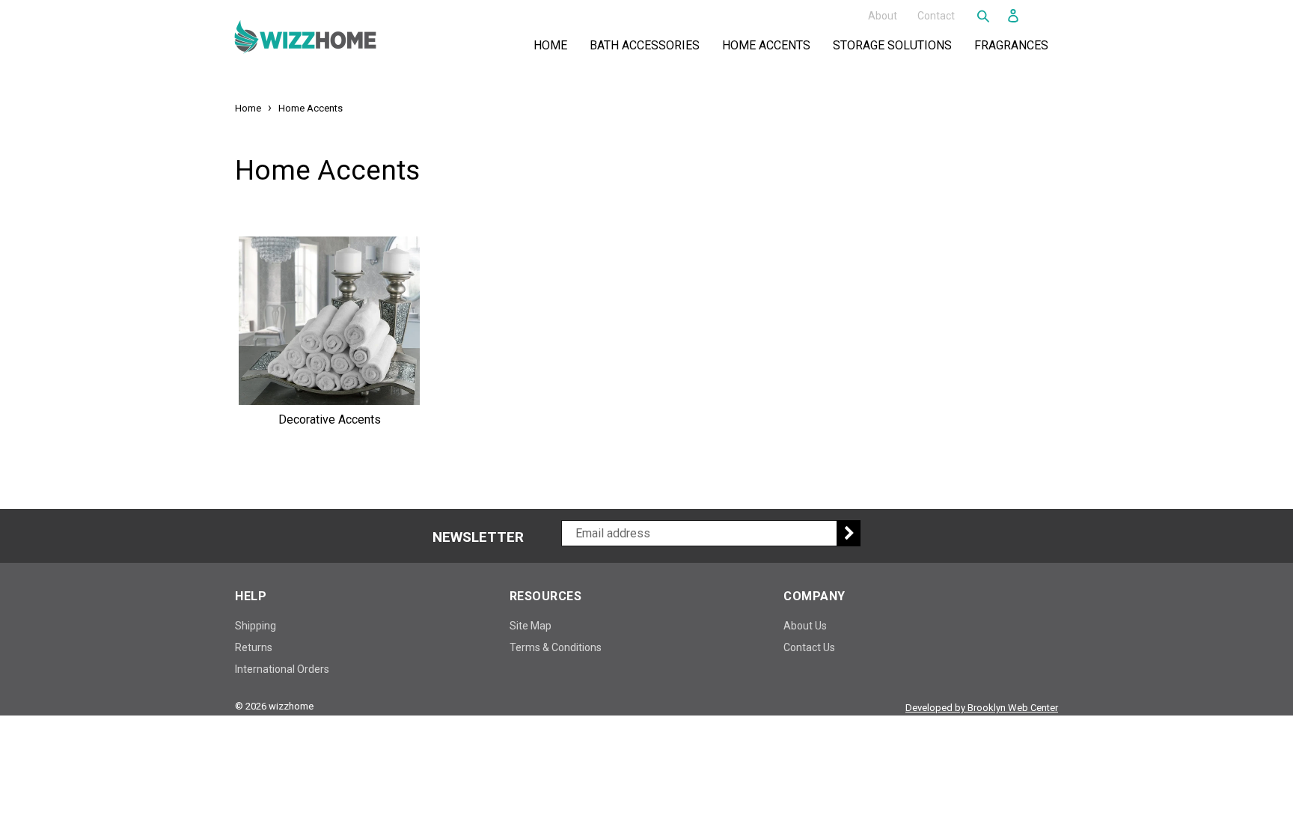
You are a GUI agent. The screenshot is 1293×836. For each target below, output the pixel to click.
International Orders (282, 669)
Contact (936, 15)
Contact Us (809, 647)
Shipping (255, 626)
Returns (253, 647)
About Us (805, 626)
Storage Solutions (895, 44)
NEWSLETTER (478, 537)
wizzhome (291, 706)
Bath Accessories (648, 44)
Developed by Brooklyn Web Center (981, 707)
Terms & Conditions (556, 647)
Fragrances (1014, 44)
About (882, 15)
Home (550, 45)
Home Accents (769, 44)
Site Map (530, 626)
